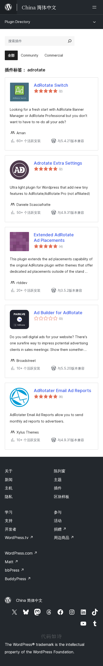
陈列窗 (59, 471)
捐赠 (60, 529)
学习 (8, 512)
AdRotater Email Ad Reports (62, 390)
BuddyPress (18, 578)
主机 (8, 488)
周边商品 (64, 537)
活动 (58, 520)
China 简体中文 (29, 600)
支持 (8, 520)
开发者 (10, 529)
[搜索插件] (69, 41)
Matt (11, 561)
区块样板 (61, 496)
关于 (8, 471)
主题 (58, 479)
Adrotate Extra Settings (58, 163)
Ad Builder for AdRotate (58, 312)
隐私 (8, 496)
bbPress (14, 570)
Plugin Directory (17, 22)
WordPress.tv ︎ (19, 537)
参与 (58, 512)
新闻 (8, 479)
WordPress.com (21, 553)
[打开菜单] (95, 7)
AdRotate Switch (51, 85)
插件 (58, 488)
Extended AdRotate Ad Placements (54, 237)
